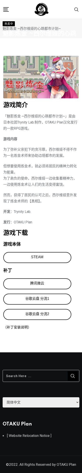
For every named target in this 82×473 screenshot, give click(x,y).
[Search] (76, 9)
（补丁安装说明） (17, 327)
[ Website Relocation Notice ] (29, 436)
